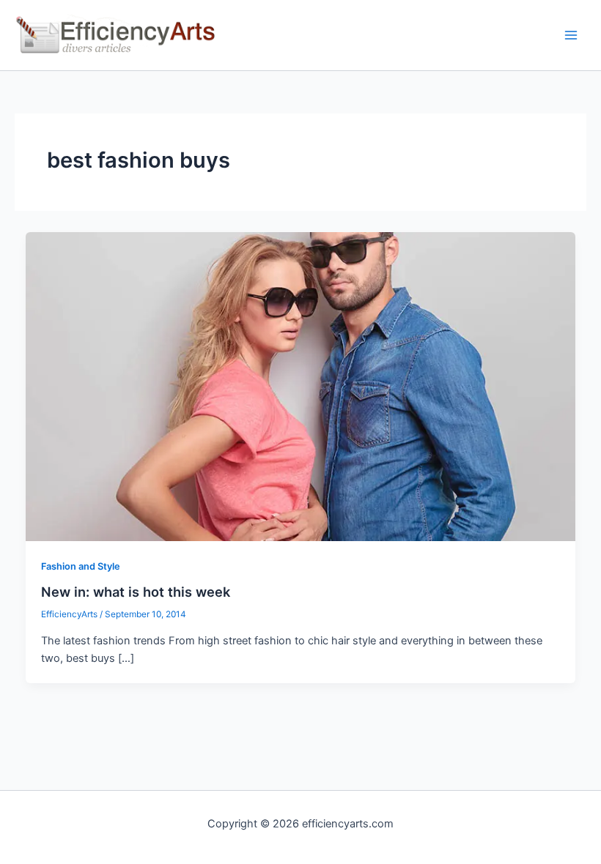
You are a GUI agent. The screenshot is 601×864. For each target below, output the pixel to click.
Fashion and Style (80, 566)
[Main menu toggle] (571, 35)
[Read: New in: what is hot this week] (301, 385)
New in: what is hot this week (135, 592)
